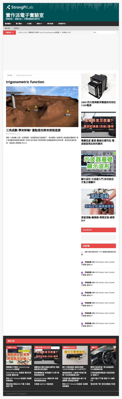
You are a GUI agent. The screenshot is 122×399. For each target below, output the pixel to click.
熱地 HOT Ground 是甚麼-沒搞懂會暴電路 (18, 379)
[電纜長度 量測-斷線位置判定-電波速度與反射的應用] (98, 125)
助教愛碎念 (61, 24)
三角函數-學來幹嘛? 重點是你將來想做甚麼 (33, 130)
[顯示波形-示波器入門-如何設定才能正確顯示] (98, 163)
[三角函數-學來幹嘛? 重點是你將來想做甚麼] (42, 106)
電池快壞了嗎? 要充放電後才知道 (103, 384)
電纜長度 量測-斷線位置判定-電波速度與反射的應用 (97, 142)
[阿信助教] (82, 262)
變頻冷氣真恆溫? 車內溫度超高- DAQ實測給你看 (102, 368)
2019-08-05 (12, 134)
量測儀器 (8, 24)
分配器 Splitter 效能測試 (43, 384)
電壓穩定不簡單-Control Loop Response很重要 (17, 368)
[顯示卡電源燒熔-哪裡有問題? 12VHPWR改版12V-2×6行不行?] (75, 355)
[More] (24, 143)
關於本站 (7, 28)
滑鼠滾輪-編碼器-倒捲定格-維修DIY (98, 219)
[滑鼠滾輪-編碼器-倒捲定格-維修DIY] (98, 202)
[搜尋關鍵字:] (104, 32)
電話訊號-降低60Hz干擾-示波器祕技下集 (18, 385)
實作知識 (50, 24)
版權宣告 (16, 28)
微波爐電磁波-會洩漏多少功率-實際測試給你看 (46, 373)
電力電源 (19, 24)
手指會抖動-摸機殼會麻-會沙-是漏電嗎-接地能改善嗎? (74, 379)
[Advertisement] (61, 52)
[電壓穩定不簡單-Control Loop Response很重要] (18, 355)
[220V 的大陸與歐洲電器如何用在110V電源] (98, 86)
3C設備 (29, 24)
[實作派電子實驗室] (61, 10)
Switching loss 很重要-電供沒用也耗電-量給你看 (18, 373)
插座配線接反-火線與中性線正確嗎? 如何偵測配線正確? (74, 373)
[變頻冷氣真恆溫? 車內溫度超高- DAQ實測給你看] (103, 355)
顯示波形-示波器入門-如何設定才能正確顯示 (97, 180)
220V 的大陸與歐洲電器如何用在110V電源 (98, 104)
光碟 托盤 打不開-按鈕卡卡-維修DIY (103, 379)
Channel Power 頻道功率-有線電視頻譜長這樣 (46, 379)
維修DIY (39, 24)
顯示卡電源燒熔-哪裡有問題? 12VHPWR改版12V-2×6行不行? (74, 368)
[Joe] (82, 252)
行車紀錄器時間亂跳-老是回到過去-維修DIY (103, 373)
